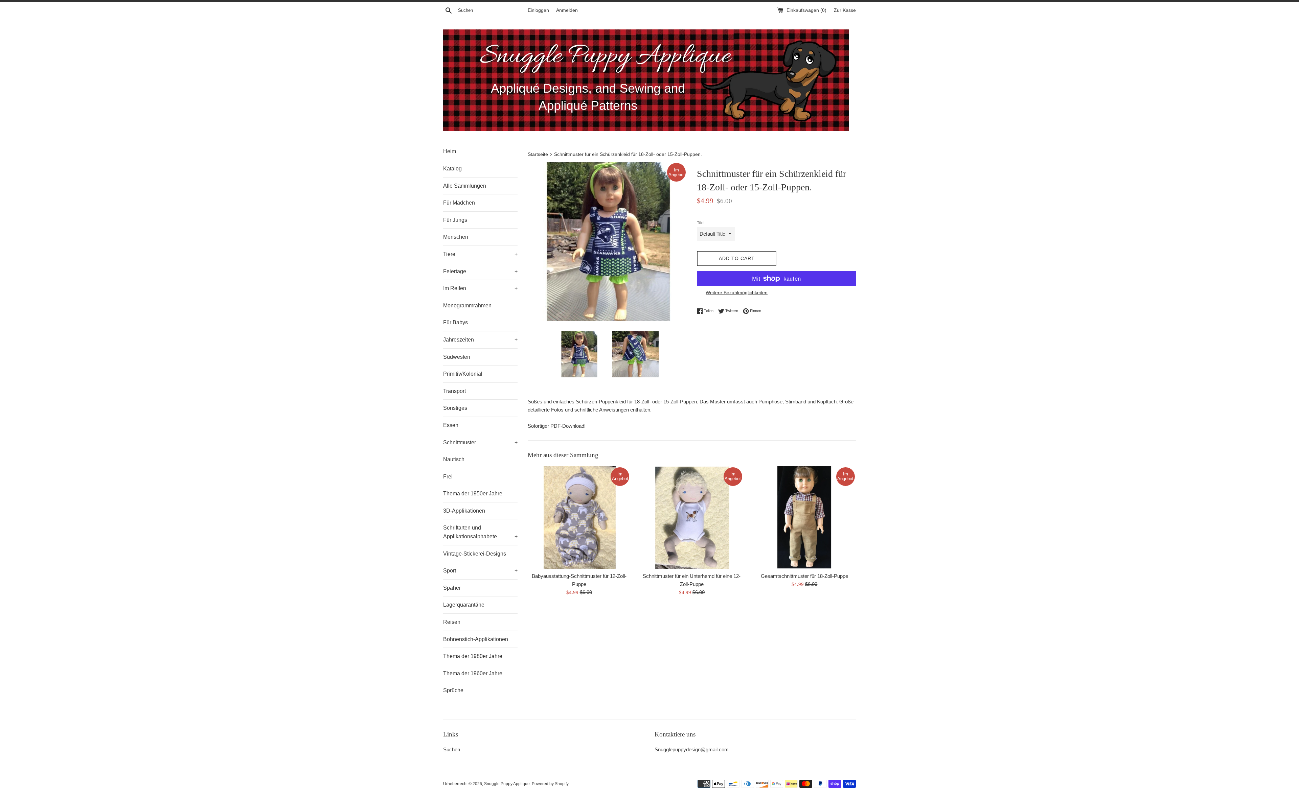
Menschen (455, 237)
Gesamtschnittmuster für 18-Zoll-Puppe (804, 576)
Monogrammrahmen (467, 305)
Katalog (452, 168)
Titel (701, 222)
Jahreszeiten (480, 340)
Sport (480, 570)
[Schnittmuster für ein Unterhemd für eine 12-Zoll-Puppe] (691, 517)
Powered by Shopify (550, 783)
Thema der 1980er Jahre (472, 656)
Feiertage (480, 271)
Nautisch (453, 459)
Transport (454, 391)
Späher (452, 588)
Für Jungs (455, 220)
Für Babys (455, 322)
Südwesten (456, 357)
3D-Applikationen (464, 511)
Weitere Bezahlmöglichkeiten (737, 292)
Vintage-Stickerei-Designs (474, 554)
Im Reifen (480, 288)
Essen (450, 425)
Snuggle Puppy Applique (507, 783)
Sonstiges (455, 408)
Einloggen (538, 10)
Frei (448, 476)
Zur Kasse (845, 10)
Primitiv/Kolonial (462, 374)
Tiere (480, 254)
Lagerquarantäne (463, 605)
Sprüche (453, 690)
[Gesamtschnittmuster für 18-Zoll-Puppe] (804, 517)
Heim (449, 151)
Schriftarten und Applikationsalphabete (480, 532)
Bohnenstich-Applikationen (475, 639)
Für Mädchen (459, 203)
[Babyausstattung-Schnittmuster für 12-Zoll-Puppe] (579, 517)
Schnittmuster (480, 442)
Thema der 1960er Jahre (472, 673)
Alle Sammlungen (464, 186)
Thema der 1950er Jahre (472, 493)
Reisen (451, 622)
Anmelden (567, 10)
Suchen (451, 749)
